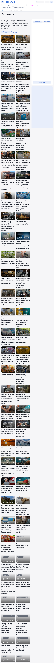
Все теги (24, 17)
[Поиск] (51, 2)
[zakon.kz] (10, 2)
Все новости (42, 82)
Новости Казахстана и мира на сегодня (10, 17)
